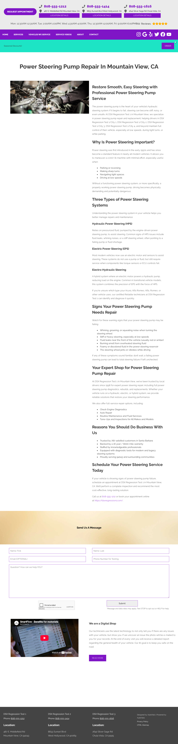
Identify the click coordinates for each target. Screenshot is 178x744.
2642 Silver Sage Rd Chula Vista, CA (145, 11)
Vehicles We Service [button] (39, 34)
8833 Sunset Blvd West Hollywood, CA (104, 11)
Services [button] (18, 34)
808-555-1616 (107, 718)
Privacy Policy (142, 721)
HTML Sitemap (143, 725)
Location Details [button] (59, 15)
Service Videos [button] (64, 34)
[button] (138, 34)
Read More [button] (97, 658)
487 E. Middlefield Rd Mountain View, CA (62, 11)
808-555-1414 (62, 718)
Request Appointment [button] (20, 11)
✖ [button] (175, 42)
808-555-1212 (109, 496)
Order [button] (168, 46)
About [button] (80, 34)
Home (5, 34)
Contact (93, 34)
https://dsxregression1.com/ (109, 500)
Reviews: (143, 23)
